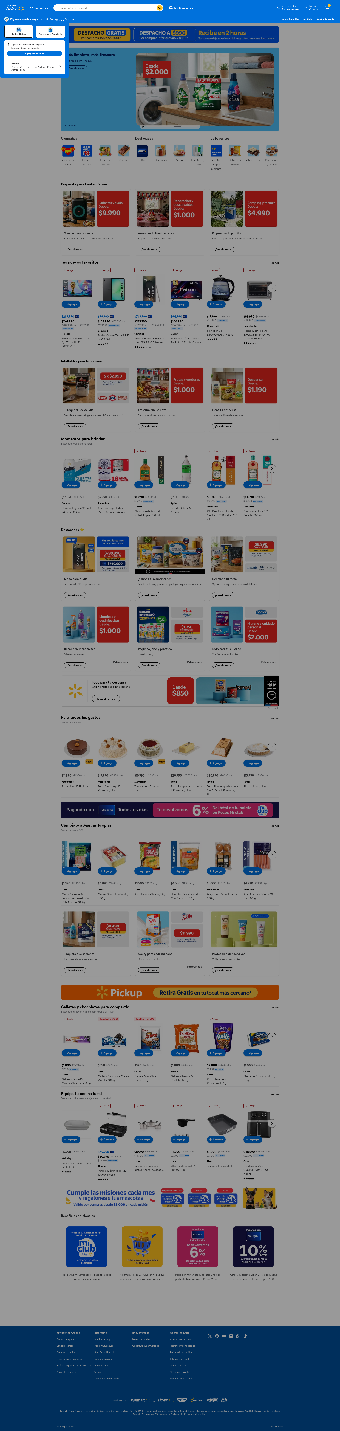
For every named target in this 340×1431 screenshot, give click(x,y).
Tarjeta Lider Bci (290, 19)
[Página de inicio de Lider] (15, 8)
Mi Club (307, 19)
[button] (288, 8)
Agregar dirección (34, 53)
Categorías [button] (41, 8)
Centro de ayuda (325, 19)
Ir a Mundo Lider (184, 8)
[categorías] (160, 8)
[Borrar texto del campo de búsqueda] (154, 7)
